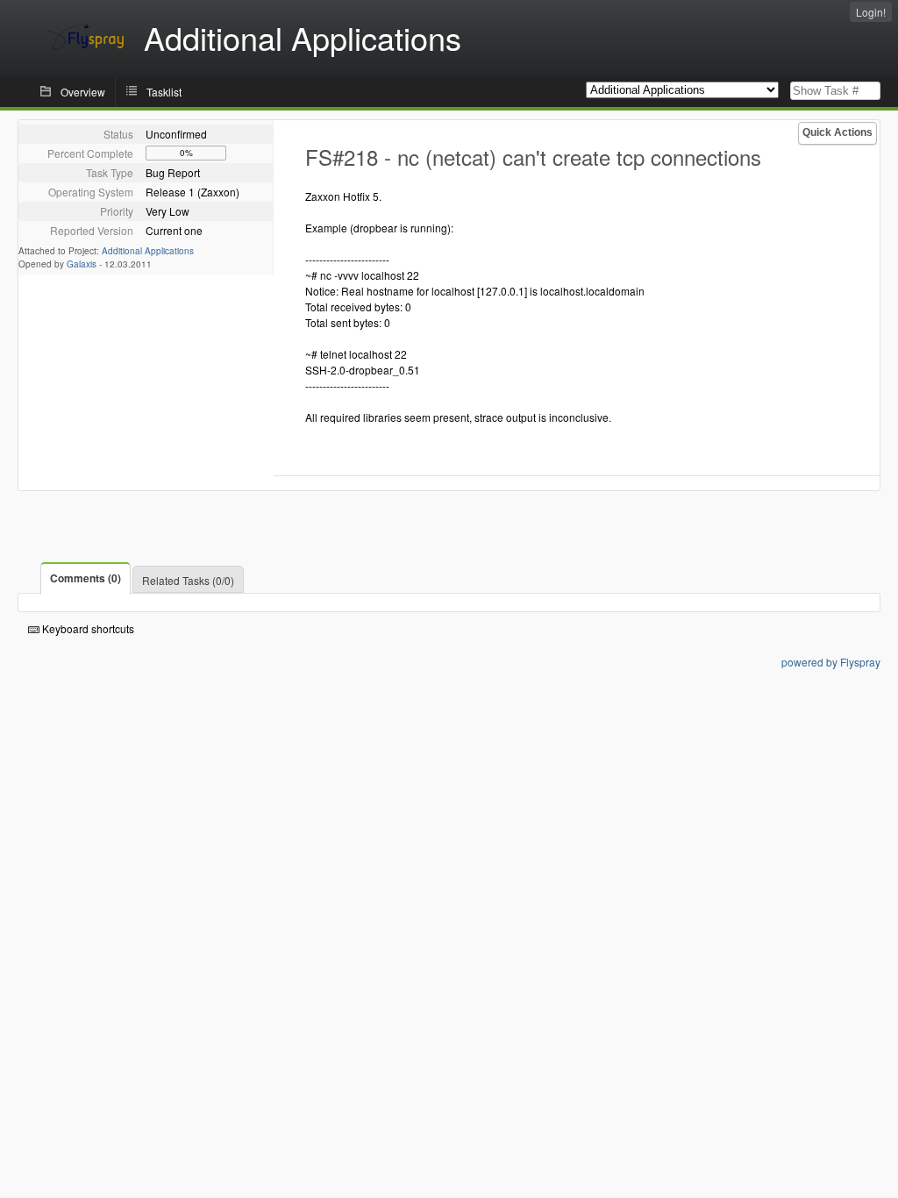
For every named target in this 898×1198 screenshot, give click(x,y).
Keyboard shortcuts (86, 628)
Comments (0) (85, 578)
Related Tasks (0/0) (188, 580)
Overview (83, 91)
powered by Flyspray (830, 661)
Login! (871, 11)
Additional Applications (148, 251)
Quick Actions (837, 132)
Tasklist (164, 91)
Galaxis (81, 264)
